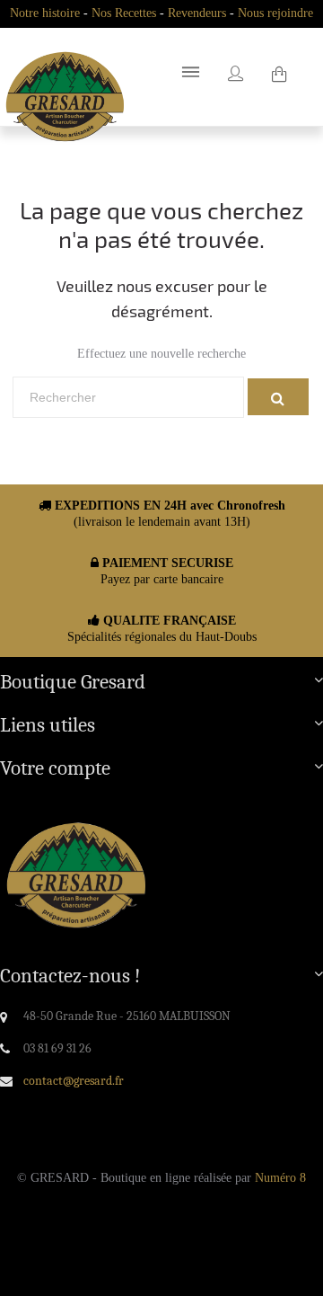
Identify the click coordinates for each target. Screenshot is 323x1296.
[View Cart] (279, 76)
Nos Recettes (124, 13)
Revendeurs (197, 13)
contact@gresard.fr (73, 1080)
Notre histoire (45, 13)
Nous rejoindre (275, 13)
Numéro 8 (280, 1178)
